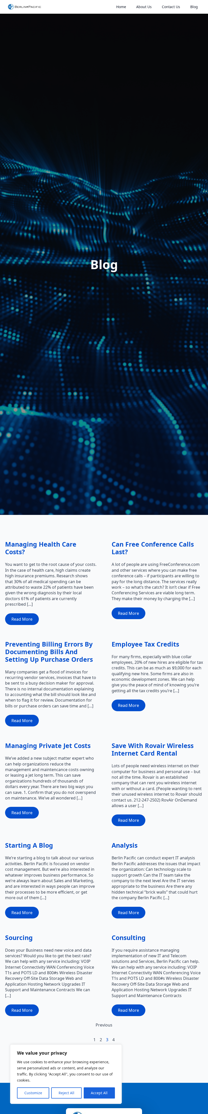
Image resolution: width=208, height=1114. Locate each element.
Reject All (66, 1092)
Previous (104, 1025)
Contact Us (171, 6)
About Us (144, 6)
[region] (66, 1074)
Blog (194, 6)
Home (121, 6)
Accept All (99, 1092)
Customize (33, 1092)
